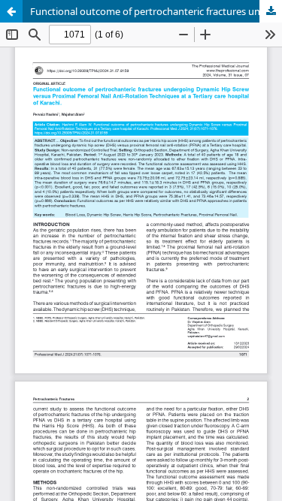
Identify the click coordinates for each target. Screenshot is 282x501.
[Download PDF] (270, 11)
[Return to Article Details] (11, 11)
